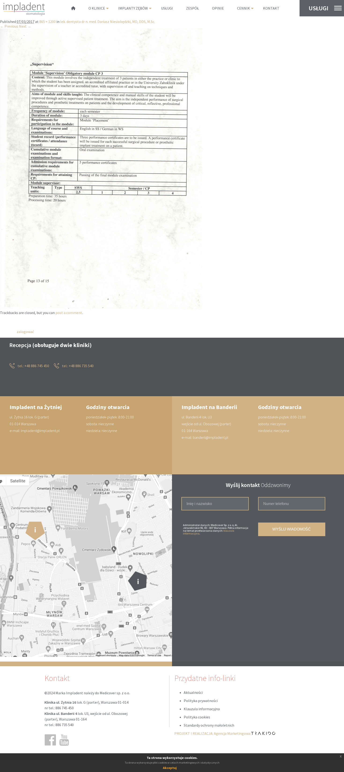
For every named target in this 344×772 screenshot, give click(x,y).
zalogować (25, 331)
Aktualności (193, 692)
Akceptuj (170, 768)
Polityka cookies (197, 717)
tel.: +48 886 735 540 (77, 366)
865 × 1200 (47, 21)
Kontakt (271, 8)
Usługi (318, 8)
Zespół (192, 8)
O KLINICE (96, 8)
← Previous (9, 26)
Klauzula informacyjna (202, 709)
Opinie (218, 8)
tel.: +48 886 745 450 (33, 366)
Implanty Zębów (133, 8)
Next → (25, 26)
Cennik (243, 8)
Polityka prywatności (201, 701)
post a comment (68, 313)
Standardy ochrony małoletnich (209, 725)
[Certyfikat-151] (101, 308)
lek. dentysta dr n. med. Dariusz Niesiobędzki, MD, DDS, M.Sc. (107, 21)
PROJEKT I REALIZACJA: (212, 733)
